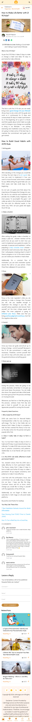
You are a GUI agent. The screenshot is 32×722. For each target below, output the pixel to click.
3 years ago (9, 569)
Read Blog (7, 633)
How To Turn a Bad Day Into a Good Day (14, 520)
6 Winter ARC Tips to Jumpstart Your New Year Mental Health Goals (16, 653)
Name (4, 593)
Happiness (8, 9)
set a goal (23, 175)
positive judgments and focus (15, 316)
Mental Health (16, 9)
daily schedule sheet (17, 248)
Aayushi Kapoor (11, 34)
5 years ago (9, 558)
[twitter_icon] (4, 40)
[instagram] (11, 690)
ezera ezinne (10, 562)
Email (4, 599)
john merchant (11, 528)
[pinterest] (25, 690)
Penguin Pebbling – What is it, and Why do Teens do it (15, 677)
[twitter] (16, 690)
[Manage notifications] (28, 718)
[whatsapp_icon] (11, 40)
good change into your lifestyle (20, 111)
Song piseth (10, 554)
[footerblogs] (3, 719)
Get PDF (27, 7)
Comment (5, 586)
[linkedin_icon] (6, 40)
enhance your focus (9, 314)
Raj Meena (9, 537)
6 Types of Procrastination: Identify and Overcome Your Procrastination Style (15, 630)
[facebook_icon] (9, 40)
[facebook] (7, 690)
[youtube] (20, 690)
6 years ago (9, 533)
